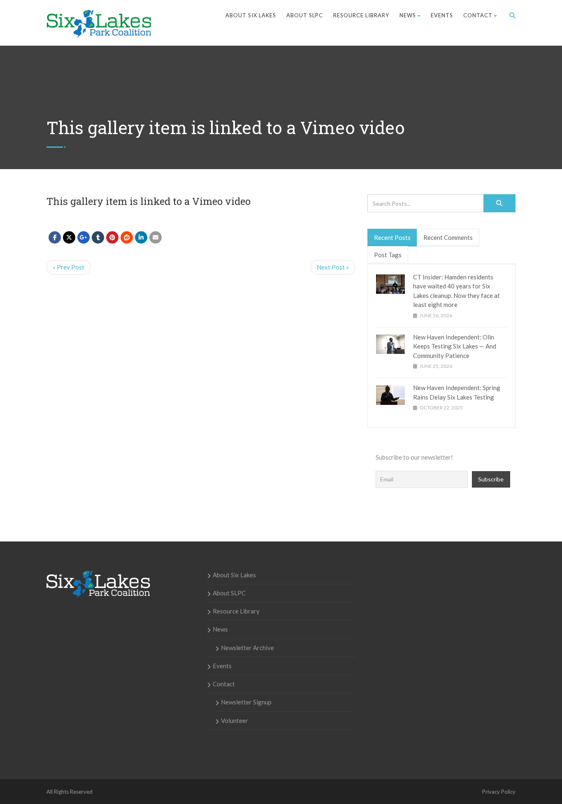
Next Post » (333, 267)
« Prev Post (68, 267)
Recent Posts (392, 237)
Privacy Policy (499, 791)
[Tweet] (69, 237)
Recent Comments (448, 237)
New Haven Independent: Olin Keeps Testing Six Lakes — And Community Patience (454, 346)
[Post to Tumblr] (98, 237)
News (407, 15)
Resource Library (361, 15)
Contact (477, 15)
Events (442, 15)
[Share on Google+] (83, 237)
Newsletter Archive (247, 647)
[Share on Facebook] (55, 237)
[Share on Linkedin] (127, 237)
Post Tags (388, 254)
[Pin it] (112, 237)
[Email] (155, 237)
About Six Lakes (250, 15)
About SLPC (304, 15)
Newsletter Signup (246, 702)
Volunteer (234, 720)
